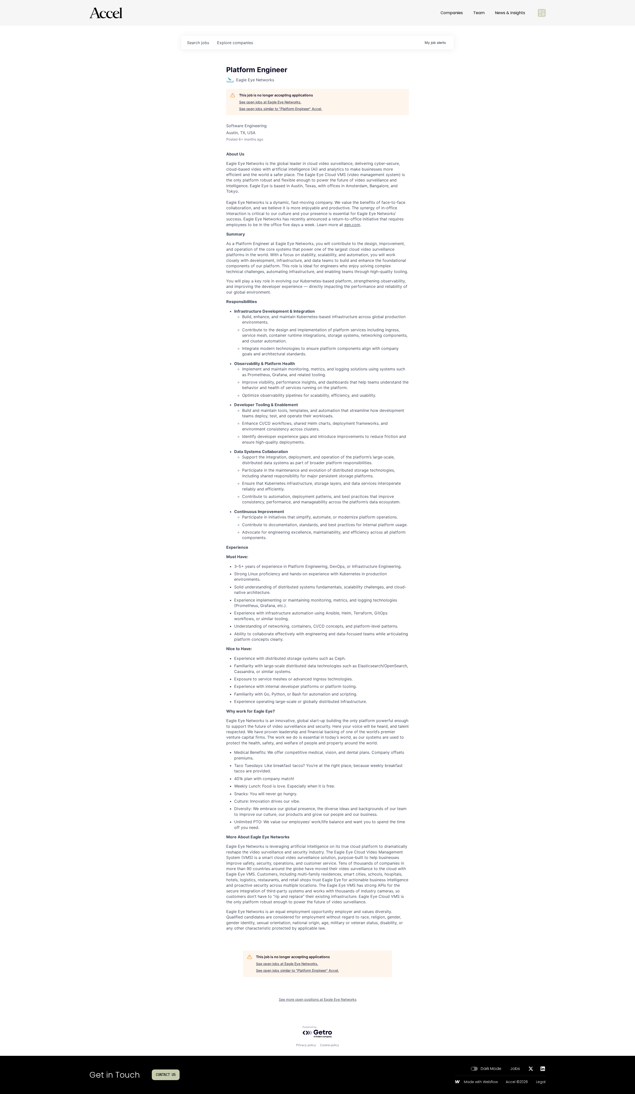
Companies (452, 13)
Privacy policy (306, 1045)
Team (479, 13)
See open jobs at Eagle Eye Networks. (270, 102)
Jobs (515, 1068)
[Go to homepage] (105, 13)
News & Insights (510, 13)
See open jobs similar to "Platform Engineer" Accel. (280, 109)
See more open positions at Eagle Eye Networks (317, 999)
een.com (352, 224)
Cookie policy (329, 1045)
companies (235, 42)
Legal (540, 1082)
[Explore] (542, 13)
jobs (198, 42)
